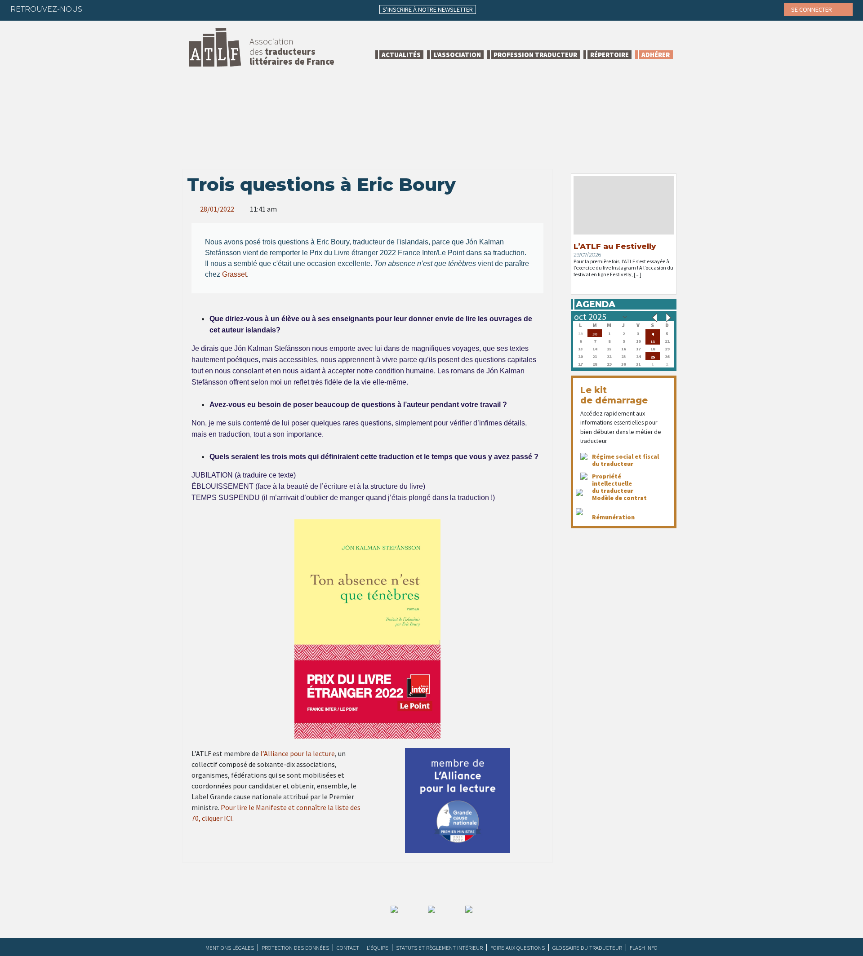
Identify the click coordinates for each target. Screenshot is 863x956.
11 (652, 341)
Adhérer (655, 54)
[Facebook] (97, 8)
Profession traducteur (535, 54)
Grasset (234, 274)
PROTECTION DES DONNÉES (295, 947)
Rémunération (613, 517)
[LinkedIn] (132, 8)
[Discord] (184, 8)
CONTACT (348, 947)
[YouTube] (167, 8)
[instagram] (149, 8)
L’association (457, 54)
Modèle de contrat (619, 498)
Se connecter (812, 9)
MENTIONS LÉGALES (229, 947)
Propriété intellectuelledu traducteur (612, 483)
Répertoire (609, 54)
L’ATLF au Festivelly (615, 246)
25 (652, 356)
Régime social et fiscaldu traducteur (625, 460)
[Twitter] (114, 8)
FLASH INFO (644, 947)
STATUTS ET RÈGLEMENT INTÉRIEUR (439, 947)
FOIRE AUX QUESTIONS (517, 947)
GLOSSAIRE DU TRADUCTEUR (587, 947)
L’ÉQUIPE (377, 947)
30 (594, 333)
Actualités (401, 54)
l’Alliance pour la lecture (297, 753)
